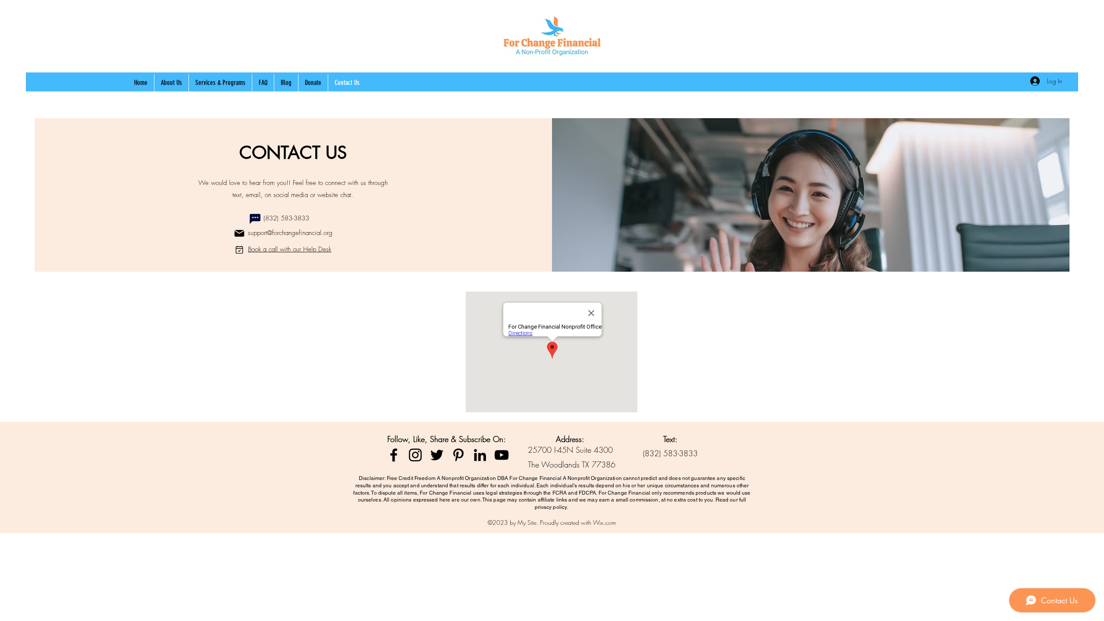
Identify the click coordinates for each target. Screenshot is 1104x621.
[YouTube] (501, 455)
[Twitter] (436, 455)
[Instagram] (415, 455)
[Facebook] (393, 455)
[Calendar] (239, 249)
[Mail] (239, 233)
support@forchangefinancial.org (290, 233)
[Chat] (254, 218)
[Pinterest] (458, 455)
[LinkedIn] (480, 455)
